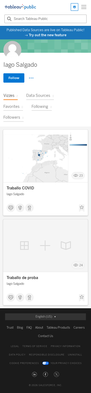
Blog (20, 327)
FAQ (29, 327)
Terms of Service (34, 346)
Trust (10, 327)
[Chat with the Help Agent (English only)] (74, 7)
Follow (13, 78)
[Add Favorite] (81, 208)
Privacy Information (65, 346)
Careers (79, 327)
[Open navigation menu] (84, 7)
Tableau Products (58, 327)
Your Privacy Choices (66, 363)
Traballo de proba (22, 277)
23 (81, 176)
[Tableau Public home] (20, 7)
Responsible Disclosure (47, 354)
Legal (15, 346)
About (39, 327)
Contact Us (45, 336)
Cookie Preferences (24, 363)
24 (81, 265)
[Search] (8, 19)
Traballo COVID (20, 188)
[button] (34, 374)
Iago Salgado (15, 194)
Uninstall (75, 354)
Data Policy (17, 354)
